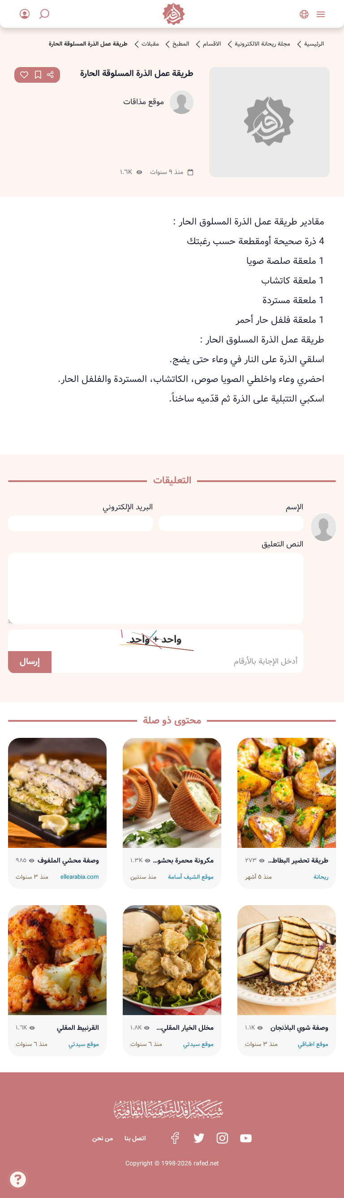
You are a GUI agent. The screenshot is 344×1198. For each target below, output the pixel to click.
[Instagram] (222, 1138)
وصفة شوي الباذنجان (299, 1028)
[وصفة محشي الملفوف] (57, 793)
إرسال (30, 662)
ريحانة (321, 877)
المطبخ (180, 44)
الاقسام (212, 44)
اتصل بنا (135, 1138)
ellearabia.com (79, 877)
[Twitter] (199, 1138)
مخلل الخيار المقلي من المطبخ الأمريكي (186, 1028)
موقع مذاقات (143, 102)
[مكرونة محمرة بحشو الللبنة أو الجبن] (172, 793)
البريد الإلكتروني (128, 507)
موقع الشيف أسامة (191, 877)
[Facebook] (175, 1138)
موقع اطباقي (313, 1045)
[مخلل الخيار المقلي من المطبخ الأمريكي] (172, 960)
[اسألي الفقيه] (18, 1181)
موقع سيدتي (198, 1045)
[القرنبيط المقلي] (57, 960)
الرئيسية (314, 44)
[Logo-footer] (168, 1109)
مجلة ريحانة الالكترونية (262, 44)
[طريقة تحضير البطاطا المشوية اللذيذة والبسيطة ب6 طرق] (286, 793)
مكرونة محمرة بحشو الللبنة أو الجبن (186, 861)
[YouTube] (246, 1138)
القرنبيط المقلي (78, 1028)
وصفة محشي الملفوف (68, 861)
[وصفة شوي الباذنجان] (286, 960)
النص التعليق (282, 544)
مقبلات (150, 44)
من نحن (102, 1138)
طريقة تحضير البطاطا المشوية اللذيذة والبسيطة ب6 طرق (299, 861)
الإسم (294, 507)
